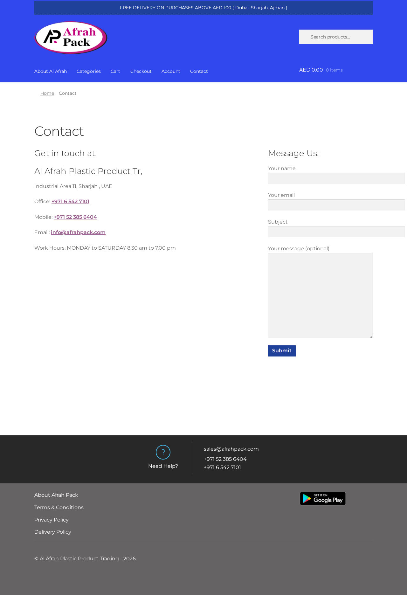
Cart (115, 71)
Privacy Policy (51, 520)
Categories (89, 71)
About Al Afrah (50, 71)
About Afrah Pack (56, 495)
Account (171, 71)
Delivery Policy (52, 532)
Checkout (141, 71)
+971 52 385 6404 (225, 459)
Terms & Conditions (59, 507)
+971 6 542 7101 (222, 467)
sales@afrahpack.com (231, 449)
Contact (199, 71)
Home (47, 93)
